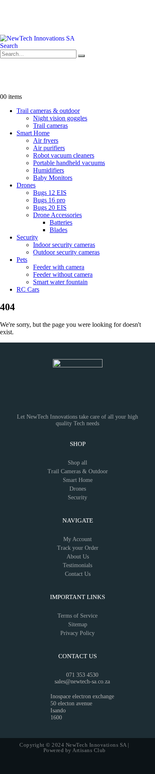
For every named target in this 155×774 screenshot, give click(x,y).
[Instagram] (32, 10)
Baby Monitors (52, 177)
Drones (26, 185)
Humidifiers (48, 170)
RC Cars (28, 289)
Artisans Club (89, 750)
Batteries (61, 222)
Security (27, 237)
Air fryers (45, 140)
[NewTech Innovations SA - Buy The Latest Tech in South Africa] (37, 38)
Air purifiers (49, 147)
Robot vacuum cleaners (63, 155)
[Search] (81, 56)
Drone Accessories (57, 214)
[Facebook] (10, 10)
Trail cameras (50, 125)
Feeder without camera (63, 274)
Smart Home (33, 133)
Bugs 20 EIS (50, 207)
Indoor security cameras (64, 244)
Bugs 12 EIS (50, 192)
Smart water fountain (60, 281)
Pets (22, 259)
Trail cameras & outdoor (48, 110)
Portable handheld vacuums (69, 162)
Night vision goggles (60, 118)
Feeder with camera (58, 267)
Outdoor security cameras (66, 252)
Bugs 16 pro (49, 200)
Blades (58, 229)
